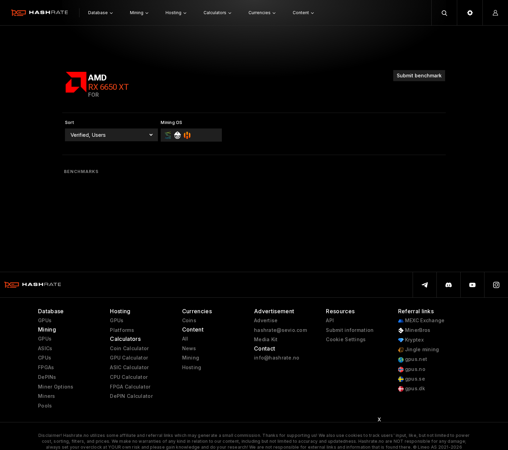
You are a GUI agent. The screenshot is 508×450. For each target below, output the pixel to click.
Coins (189, 320)
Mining (190, 358)
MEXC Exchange (424, 320)
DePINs (47, 377)
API (330, 320)
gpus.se (414, 379)
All (185, 339)
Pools (45, 406)
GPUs (44, 320)
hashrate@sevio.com (280, 330)
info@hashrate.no (276, 358)
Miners (46, 396)
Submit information (350, 330)
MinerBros (417, 330)
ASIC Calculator (129, 367)
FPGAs (46, 367)
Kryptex (414, 340)
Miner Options (56, 387)
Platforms (122, 330)
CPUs (44, 358)
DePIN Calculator (131, 396)
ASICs (45, 348)
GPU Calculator (129, 358)
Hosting (191, 367)
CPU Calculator (129, 377)
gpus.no (414, 369)
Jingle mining (421, 349)
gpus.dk (414, 388)
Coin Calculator (129, 348)
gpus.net (415, 359)
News (189, 348)
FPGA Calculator (130, 387)
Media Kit (266, 339)
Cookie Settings (346, 339)
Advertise (266, 320)
